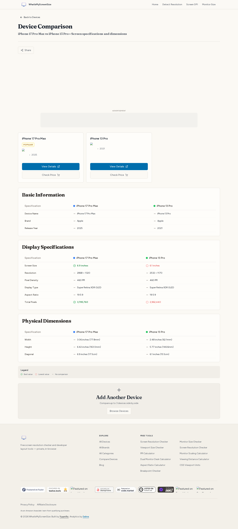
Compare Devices (108, 459)
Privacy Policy (27, 504)
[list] (119, 489)
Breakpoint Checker (150, 471)
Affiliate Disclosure (46, 504)
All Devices (104, 441)
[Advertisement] (119, 81)
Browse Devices (119, 411)
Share (28, 50)
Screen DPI (192, 4)
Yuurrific (64, 516)
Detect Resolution (172, 4)
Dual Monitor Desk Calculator (155, 459)
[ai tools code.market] (125, 490)
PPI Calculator (147, 453)
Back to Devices (32, 17)
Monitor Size (208, 4)
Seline (86, 516)
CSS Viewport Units (190, 465)
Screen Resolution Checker (154, 441)
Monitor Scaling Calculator (194, 453)
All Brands (104, 447)
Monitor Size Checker (191, 441)
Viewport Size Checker (152, 447)
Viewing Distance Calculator (194, 459)
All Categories (106, 453)
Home (155, 4)
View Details (49, 166)
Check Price (49, 174)
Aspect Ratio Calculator (152, 465)
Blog (101, 465)
